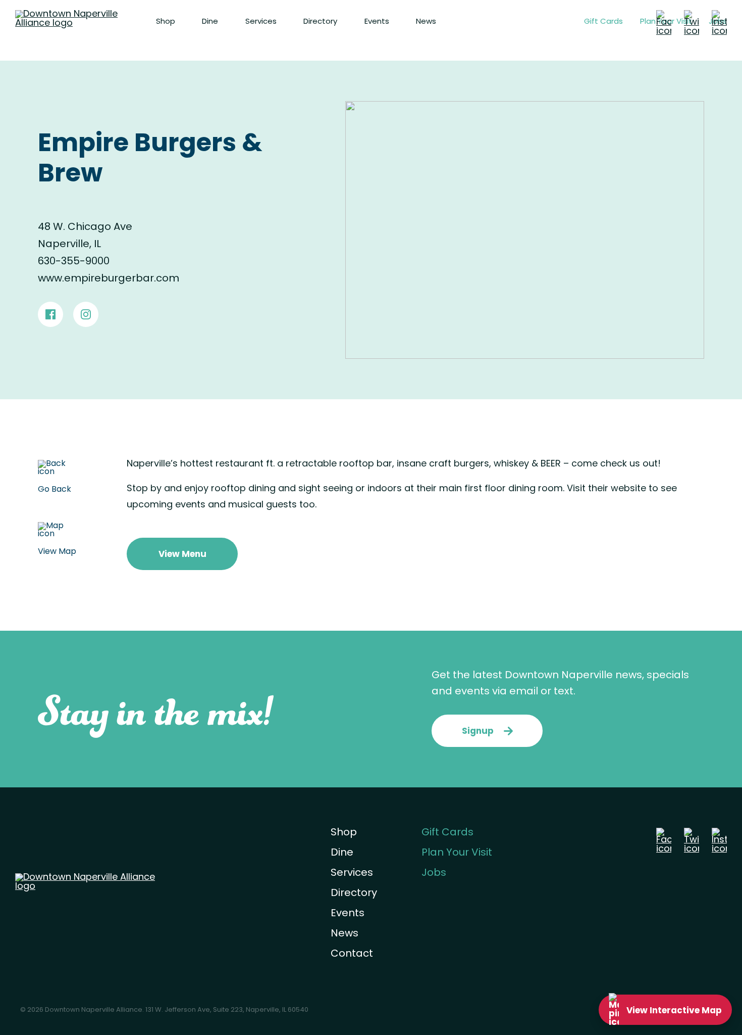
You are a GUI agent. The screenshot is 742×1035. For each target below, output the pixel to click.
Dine (210, 22)
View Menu (182, 554)
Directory (320, 22)
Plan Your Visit (456, 853)
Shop (165, 22)
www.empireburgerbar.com (108, 279)
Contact (352, 954)
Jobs (433, 873)
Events (376, 22)
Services (261, 22)
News (426, 22)
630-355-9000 (74, 262)
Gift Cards (603, 22)
